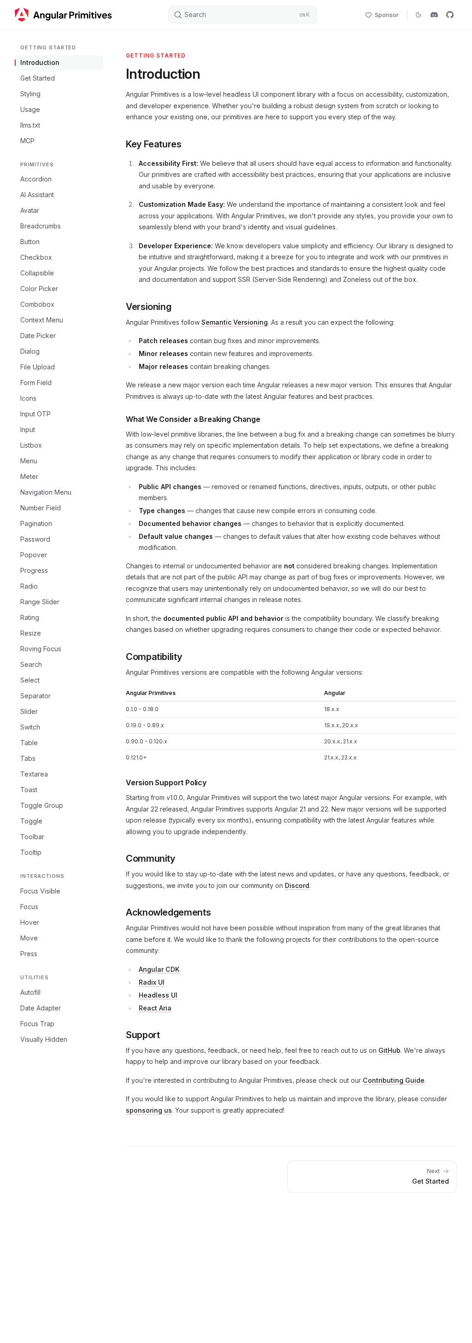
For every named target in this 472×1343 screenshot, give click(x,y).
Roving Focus (40, 649)
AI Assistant (37, 195)
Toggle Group (41, 805)
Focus (29, 907)
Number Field (40, 508)
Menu (28, 461)
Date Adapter (40, 1008)
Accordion (36, 179)
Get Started (37, 78)
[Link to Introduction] (207, 75)
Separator (35, 696)
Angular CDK (159, 969)
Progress (34, 570)
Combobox (37, 304)
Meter (29, 476)
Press (28, 954)
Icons (28, 398)
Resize (30, 633)
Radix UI (152, 982)
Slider (29, 711)
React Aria (155, 1008)
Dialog (30, 351)
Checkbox (36, 257)
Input (27, 429)
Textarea (34, 774)
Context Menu (41, 320)
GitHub (389, 1050)
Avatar (29, 210)
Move (29, 938)
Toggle (31, 821)
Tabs (27, 758)
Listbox (31, 445)
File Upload (37, 367)
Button (30, 241)
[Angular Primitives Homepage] (63, 15)
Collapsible (37, 273)
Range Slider (39, 602)
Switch (30, 727)
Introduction (39, 62)
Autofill (30, 992)
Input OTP (35, 414)
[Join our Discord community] (434, 14)
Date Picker (38, 335)
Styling (30, 94)
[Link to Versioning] (178, 306)
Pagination (36, 523)
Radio (29, 586)
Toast (28, 790)
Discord (297, 885)
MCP (27, 141)
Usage (30, 109)
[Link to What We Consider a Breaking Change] (267, 418)
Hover (29, 922)
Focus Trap (37, 1024)
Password (35, 539)
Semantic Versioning (234, 322)
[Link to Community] (182, 858)
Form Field (36, 382)
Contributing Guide (394, 1080)
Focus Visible (40, 891)
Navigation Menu (45, 492)
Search (31, 664)
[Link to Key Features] (189, 143)
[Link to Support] (167, 1034)
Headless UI (158, 995)
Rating (29, 617)
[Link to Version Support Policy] (214, 781)
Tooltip (30, 852)
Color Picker (39, 288)
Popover (33, 555)
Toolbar (32, 837)
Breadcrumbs (40, 226)
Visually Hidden (43, 1039)
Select (30, 680)
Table (29, 743)
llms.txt (30, 125)
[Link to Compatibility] (189, 656)
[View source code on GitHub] (449, 14)
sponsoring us (149, 1110)
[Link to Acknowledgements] (218, 912)
